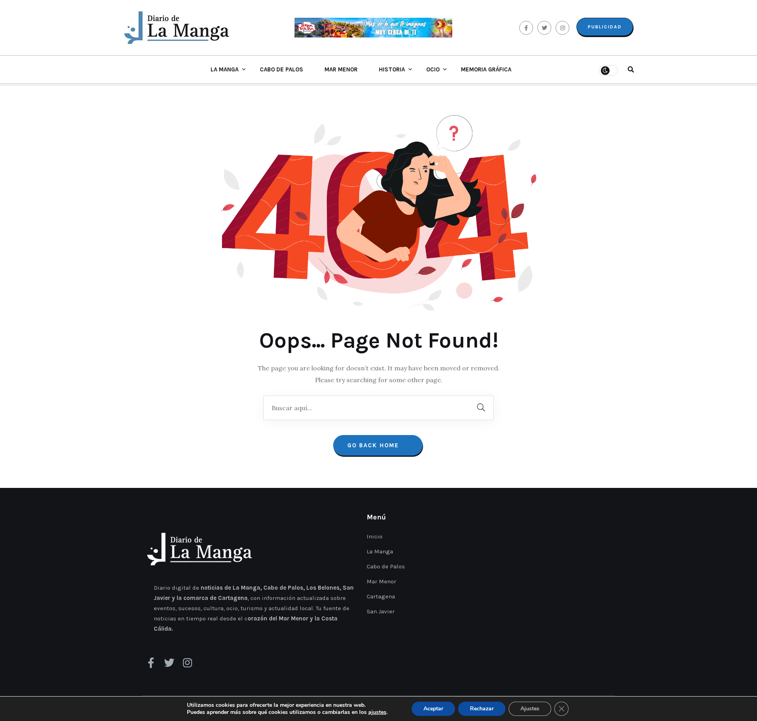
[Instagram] (187, 662)
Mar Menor (341, 69)
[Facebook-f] (151, 662)
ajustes (377, 712)
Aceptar (433, 708)
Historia (392, 69)
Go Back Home (374, 445)
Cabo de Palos (281, 69)
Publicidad (605, 27)
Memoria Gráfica (486, 69)
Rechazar (482, 708)
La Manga (225, 69)
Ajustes (529, 708)
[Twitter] (169, 662)
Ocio (433, 69)
